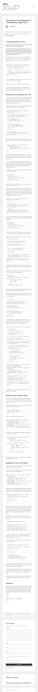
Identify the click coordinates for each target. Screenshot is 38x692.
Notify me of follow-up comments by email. (14, 660)
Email (7, 647)
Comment (8, 628)
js (9, 614)
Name (7, 642)
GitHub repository (10, 35)
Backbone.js (28, 613)
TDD (11, 614)
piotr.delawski (12, 26)
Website (7, 651)
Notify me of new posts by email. (13, 662)
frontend (7, 614)
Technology (22, 613)
